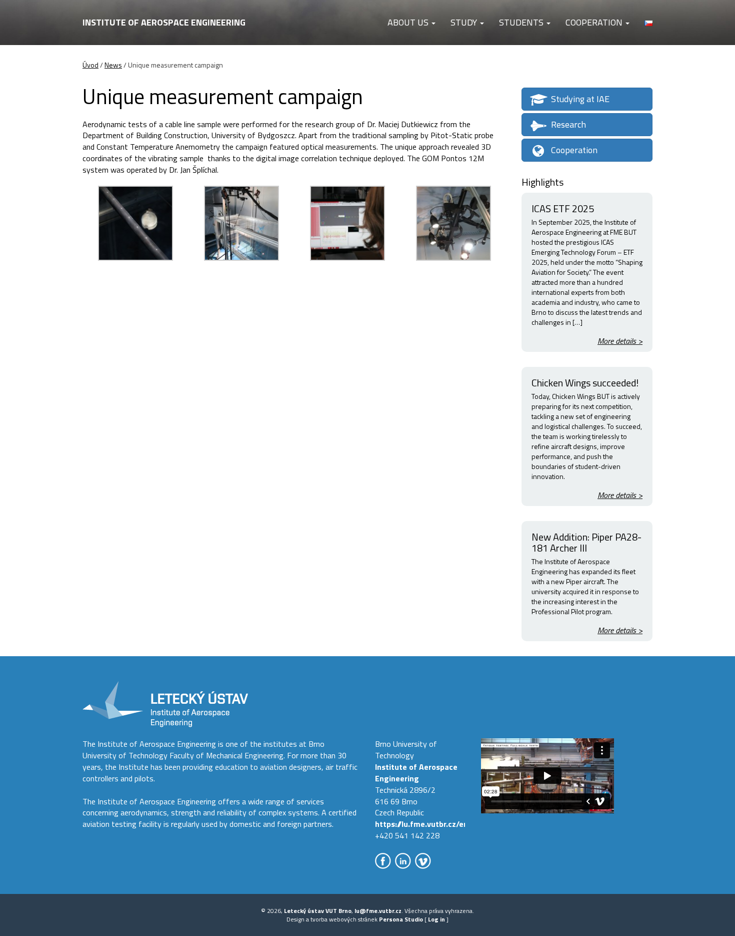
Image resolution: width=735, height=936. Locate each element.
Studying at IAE (580, 99)
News (113, 65)
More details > (620, 341)
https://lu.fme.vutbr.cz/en (421, 824)
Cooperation (595, 22)
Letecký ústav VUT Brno (318, 910)
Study (464, 22)
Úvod (90, 65)
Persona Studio (401, 919)
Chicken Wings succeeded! (585, 382)
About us (409, 22)
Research (568, 124)
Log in (436, 919)
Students (522, 22)
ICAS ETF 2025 (563, 208)
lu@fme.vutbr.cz (378, 910)
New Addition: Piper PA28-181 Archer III (587, 542)
